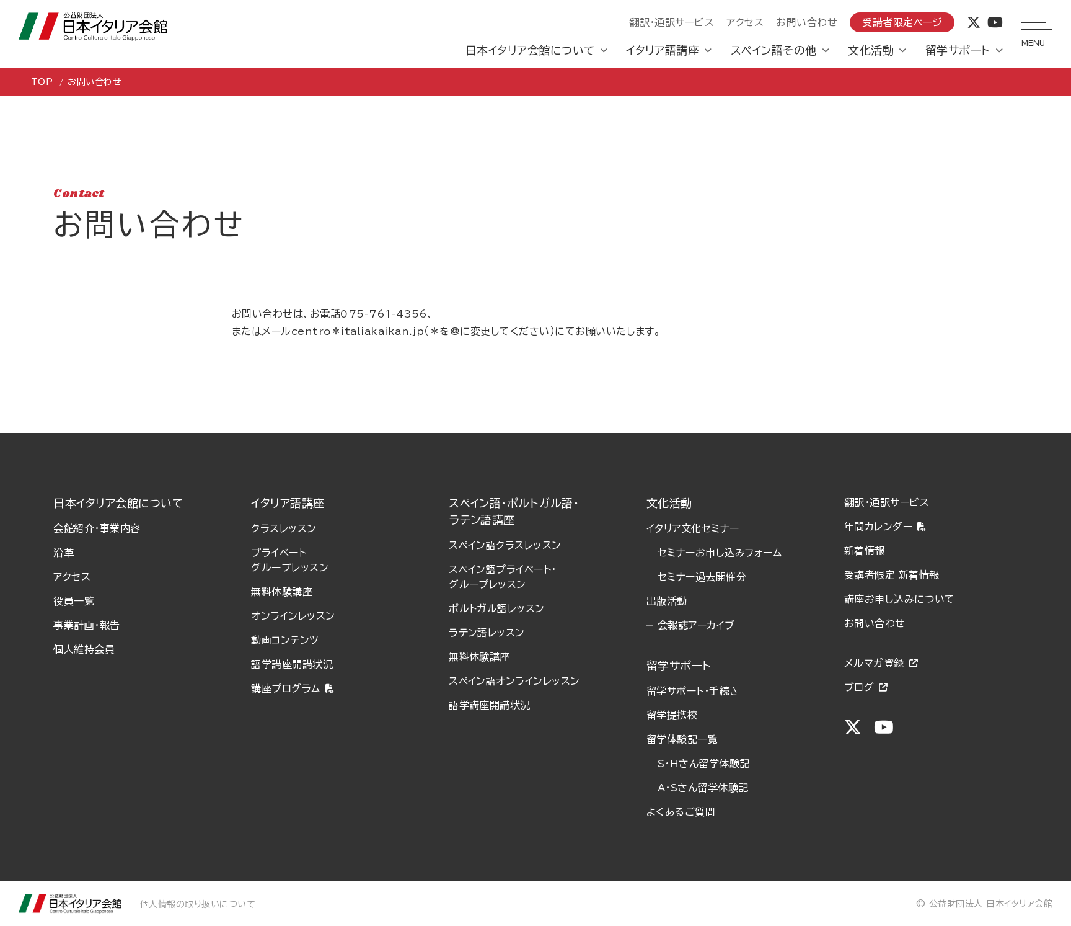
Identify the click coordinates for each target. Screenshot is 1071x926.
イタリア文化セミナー (692, 528)
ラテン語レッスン (487, 633)
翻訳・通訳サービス (671, 22)
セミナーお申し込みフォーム (720, 553)
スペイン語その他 (774, 50)
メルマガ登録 (874, 663)
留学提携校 (671, 715)
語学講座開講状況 (292, 664)
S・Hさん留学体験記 (704, 763)
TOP (42, 82)
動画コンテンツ (285, 640)
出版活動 (666, 601)
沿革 (63, 553)
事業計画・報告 (86, 625)
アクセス (745, 22)
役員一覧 (73, 601)
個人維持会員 (84, 649)
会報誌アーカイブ (696, 625)
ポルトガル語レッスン (497, 608)
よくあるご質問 (680, 812)
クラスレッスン (283, 528)
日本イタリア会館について (530, 50)
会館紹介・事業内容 (96, 528)
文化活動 (871, 50)
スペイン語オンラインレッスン (514, 681)
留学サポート (957, 50)
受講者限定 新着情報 (892, 575)
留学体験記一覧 (682, 739)
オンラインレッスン (293, 616)
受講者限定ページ (902, 22)
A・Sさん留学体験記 (703, 788)
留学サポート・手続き (693, 691)
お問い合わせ (806, 22)
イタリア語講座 (662, 50)
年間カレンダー (878, 527)
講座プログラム (285, 688)
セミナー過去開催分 (702, 577)
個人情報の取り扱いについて (197, 904)
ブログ (859, 687)
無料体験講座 (281, 592)
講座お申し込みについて (899, 599)
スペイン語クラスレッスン (505, 545)
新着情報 (864, 551)
